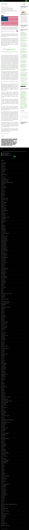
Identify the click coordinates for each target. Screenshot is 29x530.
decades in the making (13, 111)
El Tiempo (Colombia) (3, 281)
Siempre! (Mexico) (3, 450)
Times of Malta (3, 497)
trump (22, 105)
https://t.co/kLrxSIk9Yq (23, 66)
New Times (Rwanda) (3, 403)
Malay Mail (2, 387)
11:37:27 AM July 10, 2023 (23, 57)
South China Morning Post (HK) (5, 453)
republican (21, 103)
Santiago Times (3, 442)
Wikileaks (2, 512)
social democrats (22, 104)
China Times (2, 222)
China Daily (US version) (4, 221)
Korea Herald (2, 356)
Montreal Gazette (3, 395)
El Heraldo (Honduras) (3, 272)
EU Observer (2, 288)
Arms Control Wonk (3, 186)
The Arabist (2, 470)
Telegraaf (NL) (2, 466)
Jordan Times (2, 352)
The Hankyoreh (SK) (3, 481)
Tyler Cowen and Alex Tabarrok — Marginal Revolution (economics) (9, 504)
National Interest (3, 398)
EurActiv (2, 289)
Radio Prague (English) (3, 434)
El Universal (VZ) (3, 284)
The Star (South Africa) (4, 493)
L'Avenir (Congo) (3, 360)
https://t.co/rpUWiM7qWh (23, 51)
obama (21, 102)
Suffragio (2, 0)
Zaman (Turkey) (3, 524)
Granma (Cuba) (3, 312)
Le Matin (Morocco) (3, 379)
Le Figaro (2, 378)
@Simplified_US (23, 32)
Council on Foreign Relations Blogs (5, 233)
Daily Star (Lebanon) (3, 245)
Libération (2, 382)
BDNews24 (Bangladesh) (4, 202)
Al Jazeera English (3, 170)
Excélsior (2, 292)
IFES (1, 331)
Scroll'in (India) (3, 446)
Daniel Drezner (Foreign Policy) (4, 250)
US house (11, 145)
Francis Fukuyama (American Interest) (5, 301)
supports (5, 39)
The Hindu (2, 482)
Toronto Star (2, 501)
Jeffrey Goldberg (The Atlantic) (5, 348)
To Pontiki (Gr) (3, 500)
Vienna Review (3, 509)
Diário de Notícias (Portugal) (4, 257)
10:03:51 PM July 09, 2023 (23, 75)
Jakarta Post (2, 344)
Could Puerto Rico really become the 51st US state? (11, 51)
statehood (13, 144)
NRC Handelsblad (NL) (3, 411)
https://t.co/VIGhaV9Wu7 (23, 69)
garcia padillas (3, 141)
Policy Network (3, 426)
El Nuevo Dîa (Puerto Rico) (4, 277)
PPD (11, 143)
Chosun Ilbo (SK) (3, 225)
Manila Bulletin (3, 390)
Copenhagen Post (3, 230)
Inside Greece (2, 336)
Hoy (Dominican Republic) (4, 323)
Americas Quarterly (3, 178)
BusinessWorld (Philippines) (4, 210)
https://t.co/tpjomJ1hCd (23, 61)
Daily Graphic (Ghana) (3, 237)
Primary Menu (28, 1)
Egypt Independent (3, 269)
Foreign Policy (2, 297)
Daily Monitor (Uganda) (3, 241)
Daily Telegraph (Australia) (4, 246)
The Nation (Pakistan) (3, 489)
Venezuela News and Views (4, 508)
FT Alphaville (2, 305)
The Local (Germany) (3, 486)
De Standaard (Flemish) (4, 253)
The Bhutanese (3, 473)
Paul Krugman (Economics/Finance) (5, 422)
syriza (26, 104)
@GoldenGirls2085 (23, 64)
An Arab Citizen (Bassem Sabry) (5, 179)
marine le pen (21, 101)
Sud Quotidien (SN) (3, 458)
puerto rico (14, 143)
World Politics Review (3, 516)
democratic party (23, 94)
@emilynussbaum (23, 77)
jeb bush (13, 141)
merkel (24, 101)
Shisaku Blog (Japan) (3, 449)
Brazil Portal (2, 206)
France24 (2, 300)
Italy (24, 99)
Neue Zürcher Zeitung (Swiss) (4, 399)
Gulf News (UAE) (3, 316)
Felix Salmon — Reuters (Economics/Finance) (6, 293)
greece (7, 141)
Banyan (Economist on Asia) (4, 198)
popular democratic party (7, 143)
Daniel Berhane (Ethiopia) (4, 249)
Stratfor (2, 457)
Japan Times (2, 347)
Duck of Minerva (3, 261)
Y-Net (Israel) (2, 520)
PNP (2, 143)
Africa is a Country (3, 166)
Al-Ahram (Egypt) (3, 171)
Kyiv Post (2, 359)
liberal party (25, 100)
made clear (10, 68)
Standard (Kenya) (3, 454)
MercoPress (2, 391)
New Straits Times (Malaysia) (4, 402)
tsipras (23, 105)
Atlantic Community (3, 191)
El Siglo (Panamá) (3, 280)
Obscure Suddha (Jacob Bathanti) (5, 415)
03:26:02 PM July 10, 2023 (23, 35)
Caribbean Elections (3, 214)
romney (8, 144)
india (21, 99)
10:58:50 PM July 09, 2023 (23, 70)
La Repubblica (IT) (3, 371)
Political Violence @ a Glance (4, 427)
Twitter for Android (22, 41)
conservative (23, 93)
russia (24, 103)
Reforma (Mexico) (3, 437)
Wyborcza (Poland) (3, 517)
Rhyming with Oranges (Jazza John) (5, 438)
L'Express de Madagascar (4, 363)
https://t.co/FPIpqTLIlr (23, 34)
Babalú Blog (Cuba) (3, 194)
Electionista (2, 285)
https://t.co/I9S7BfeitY (25, 45)
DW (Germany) (3, 264)
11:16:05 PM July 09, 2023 (23, 62)
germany (21, 98)
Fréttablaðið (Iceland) (3, 304)
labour (21, 100)
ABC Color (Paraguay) (3, 163)
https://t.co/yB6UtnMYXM (23, 83)
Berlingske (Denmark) (3, 205)
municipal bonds (4, 142)
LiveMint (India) (3, 383)
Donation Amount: (22, 8)
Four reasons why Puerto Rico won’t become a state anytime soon (9, 10)
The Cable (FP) (3, 474)
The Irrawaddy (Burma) (4, 485)
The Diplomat (2, 477)
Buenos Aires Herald (3, 209)
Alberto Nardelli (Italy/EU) (4, 174)
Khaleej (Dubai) (3, 355)
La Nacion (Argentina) (3, 367)
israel (23, 99)
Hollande (26, 98)
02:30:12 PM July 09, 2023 (23, 84)
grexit (10, 141)
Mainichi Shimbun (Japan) (4, 386)
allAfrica (2, 175)
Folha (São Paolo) (3, 296)
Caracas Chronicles (3, 213)
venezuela (25, 108)
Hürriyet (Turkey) (3, 328)
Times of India (2, 496)
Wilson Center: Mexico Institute (5, 513)
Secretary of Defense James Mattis (6, 153)
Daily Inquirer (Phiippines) (4, 238)
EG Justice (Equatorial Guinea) (4, 268)
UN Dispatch (2, 505)
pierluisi (14, 142)
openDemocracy (3, 418)
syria (25, 104)
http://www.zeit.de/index (4, 327)
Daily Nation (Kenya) (3, 242)
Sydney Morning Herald (4, 462)
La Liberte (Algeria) (3, 364)
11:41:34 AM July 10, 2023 (23, 52)
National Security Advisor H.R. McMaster (6, 155)
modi (26, 101)
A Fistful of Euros (3, 162)
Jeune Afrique (2, 351)
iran (22, 99)
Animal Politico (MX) (3, 183)
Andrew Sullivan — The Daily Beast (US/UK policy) (7, 182)
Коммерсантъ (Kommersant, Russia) (5, 525)
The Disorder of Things (4, 478)
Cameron (22, 91)
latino (15, 141)
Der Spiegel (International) (4, 254)
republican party (4, 144)
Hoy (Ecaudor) (2, 324)
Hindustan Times (3, 320)
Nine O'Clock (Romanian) (4, 407)
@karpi (22, 37)
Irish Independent (3, 339)
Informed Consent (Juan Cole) (4, 335)
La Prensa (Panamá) (3, 368)
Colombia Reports (3, 229)
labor (25, 99)
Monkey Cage (2, 394)
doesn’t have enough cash (14, 113)
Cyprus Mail (2, 234)
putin (25, 102)
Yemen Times (2, 521)
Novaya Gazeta (3, 410)
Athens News (2, 190)
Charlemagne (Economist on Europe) (5, 217)
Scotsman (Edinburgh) (3, 445)
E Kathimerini (2, 265)
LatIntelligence (3, 375)
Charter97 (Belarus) (3, 218)
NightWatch (2, 406)
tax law (8, 145)
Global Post (2, 309)
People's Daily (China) (3, 423)
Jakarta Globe (2, 343)
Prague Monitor (3, 430)
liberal (23, 100)
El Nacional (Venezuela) (4, 276)
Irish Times (2, 340)
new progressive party (9, 142)
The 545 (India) (3, 469)
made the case (7, 44)
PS (24, 102)
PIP (16, 142)
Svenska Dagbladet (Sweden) (4, 461)
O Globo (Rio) (2, 414)
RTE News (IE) (3, 441)
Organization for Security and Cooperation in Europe (7, 419)
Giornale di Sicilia (3, 308)
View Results (14, 157)
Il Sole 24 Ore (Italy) (3, 332)
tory (21, 105)
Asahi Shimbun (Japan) (3, 187)
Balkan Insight (2, 195)
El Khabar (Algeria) (3, 273)
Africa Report (2, 167)
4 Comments (7, 13)
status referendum (4, 145)
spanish (10, 144)
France (25, 97)
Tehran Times (2, 465)
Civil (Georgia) (2, 226)
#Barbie (21, 65)
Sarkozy (26, 103)
